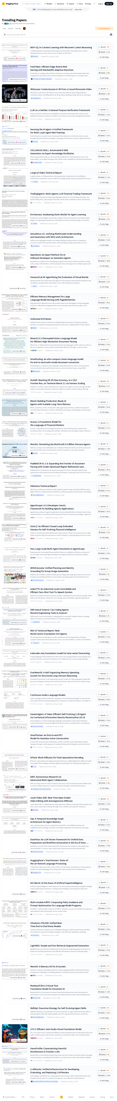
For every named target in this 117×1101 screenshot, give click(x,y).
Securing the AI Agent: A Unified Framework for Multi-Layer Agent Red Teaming (51, 131)
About (42, 1097)
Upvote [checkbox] (105, 47)
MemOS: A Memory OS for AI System (48, 966)
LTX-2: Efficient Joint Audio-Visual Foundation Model (56, 1029)
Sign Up (109, 4)
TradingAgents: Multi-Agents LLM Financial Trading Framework (61, 193)
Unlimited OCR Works (40, 318)
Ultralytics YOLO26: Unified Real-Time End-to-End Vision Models (46, 925)
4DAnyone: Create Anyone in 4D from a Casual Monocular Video (61, 89)
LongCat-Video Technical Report (46, 172)
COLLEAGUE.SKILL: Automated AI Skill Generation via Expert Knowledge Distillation (52, 152)
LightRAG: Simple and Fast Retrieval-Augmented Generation (59, 945)
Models (49, 4)
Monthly (18, 28)
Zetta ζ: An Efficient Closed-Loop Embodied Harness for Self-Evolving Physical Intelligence (53, 528)
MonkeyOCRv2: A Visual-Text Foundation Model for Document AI (47, 987)
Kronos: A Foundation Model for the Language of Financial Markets (47, 423)
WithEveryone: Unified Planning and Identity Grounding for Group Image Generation (52, 569)
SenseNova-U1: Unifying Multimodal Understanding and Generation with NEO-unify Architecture (55, 235)
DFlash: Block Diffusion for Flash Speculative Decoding (56, 757)
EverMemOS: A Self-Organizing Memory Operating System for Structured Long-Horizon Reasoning (54, 674)
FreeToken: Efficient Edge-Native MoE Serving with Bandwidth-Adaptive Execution (51, 68)
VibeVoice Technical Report (43, 486)
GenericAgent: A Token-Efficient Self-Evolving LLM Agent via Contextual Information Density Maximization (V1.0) (58, 716)
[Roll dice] (111, 34)
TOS (23, 1097)
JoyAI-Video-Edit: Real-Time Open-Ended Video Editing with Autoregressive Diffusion (51, 799)
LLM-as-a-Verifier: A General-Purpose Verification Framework (60, 110)
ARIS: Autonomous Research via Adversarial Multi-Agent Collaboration (48, 778)
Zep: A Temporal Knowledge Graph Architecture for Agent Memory (47, 820)
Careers (52, 1097)
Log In (100, 4)
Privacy (32, 1097)
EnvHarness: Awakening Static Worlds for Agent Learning (58, 214)
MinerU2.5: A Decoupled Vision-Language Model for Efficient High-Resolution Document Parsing (53, 340)
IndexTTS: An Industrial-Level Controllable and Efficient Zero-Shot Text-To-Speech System (53, 590)
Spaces (71, 4)
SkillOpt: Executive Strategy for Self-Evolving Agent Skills (58, 1008)
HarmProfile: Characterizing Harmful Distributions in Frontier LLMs (48, 1050)
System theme (10, 1097)
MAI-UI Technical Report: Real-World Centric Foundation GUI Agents (48, 632)
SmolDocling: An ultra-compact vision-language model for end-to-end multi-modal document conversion (56, 361)
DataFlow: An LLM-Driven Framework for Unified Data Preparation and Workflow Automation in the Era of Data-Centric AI (58, 841)
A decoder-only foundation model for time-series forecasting (60, 653)
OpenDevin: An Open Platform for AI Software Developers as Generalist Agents (50, 256)
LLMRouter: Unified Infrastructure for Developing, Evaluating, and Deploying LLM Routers (55, 1071)
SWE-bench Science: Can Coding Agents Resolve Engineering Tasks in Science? (49, 611)
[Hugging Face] (61, 1097)
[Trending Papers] (24, 28)
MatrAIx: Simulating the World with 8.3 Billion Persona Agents (60, 444)
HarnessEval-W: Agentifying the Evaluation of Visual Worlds (59, 277)
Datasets (60, 4)
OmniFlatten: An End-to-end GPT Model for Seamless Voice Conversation (49, 737)
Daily (4, 28)
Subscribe (78, 9)
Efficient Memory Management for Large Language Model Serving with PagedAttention (52, 298)
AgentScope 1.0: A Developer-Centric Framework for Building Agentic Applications (52, 507)
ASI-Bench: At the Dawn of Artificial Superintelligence (56, 882)
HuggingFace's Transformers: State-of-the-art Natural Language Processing (49, 862)
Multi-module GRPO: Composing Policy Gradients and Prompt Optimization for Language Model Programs (56, 904)
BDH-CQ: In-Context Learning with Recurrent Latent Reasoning (61, 47)
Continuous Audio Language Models (47, 694)
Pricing (88, 4)
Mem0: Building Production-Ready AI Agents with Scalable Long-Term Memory (50, 402)
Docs (81, 4)
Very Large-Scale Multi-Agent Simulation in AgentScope (57, 548)
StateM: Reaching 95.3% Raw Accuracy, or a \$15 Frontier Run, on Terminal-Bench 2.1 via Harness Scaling (57, 382)
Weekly (10, 28)
